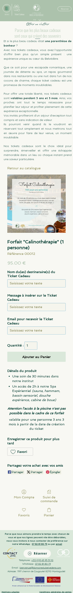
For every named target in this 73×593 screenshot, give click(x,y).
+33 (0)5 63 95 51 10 (42, 560)
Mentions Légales (10, 592)
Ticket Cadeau (19, 14)
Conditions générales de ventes (55, 592)
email (59, 544)
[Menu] (7, 8)
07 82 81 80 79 (39, 544)
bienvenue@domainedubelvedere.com (40, 567)
